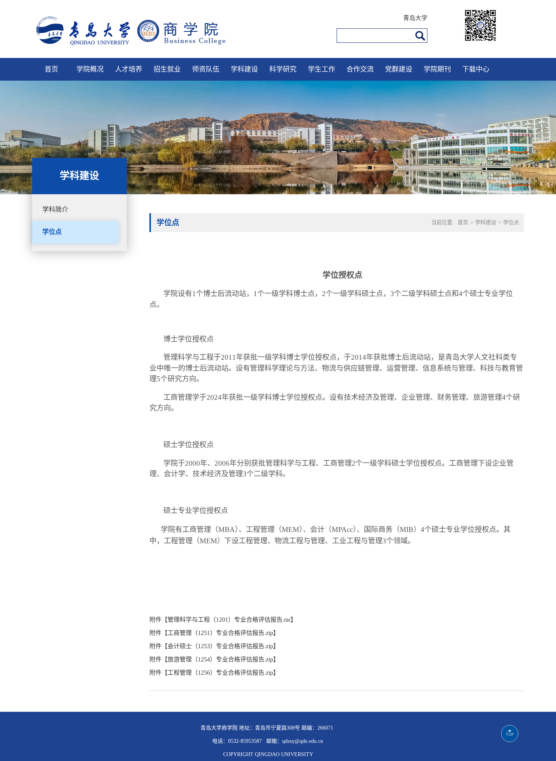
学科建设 (244, 69)
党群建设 (398, 69)
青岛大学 (415, 18)
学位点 (52, 231)
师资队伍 (205, 69)
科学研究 (283, 69)
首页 (51, 69)
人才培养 (128, 69)
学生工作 (321, 69)
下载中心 (475, 69)
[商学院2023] (138, 48)
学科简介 (55, 209)
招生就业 (167, 69)
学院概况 (90, 69)
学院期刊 (437, 69)
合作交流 (360, 69)
